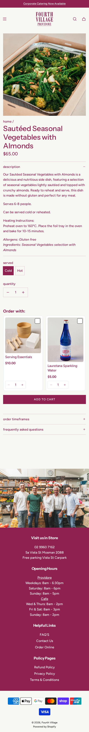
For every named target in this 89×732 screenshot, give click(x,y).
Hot (20, 271)
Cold (8, 271)
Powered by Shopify (44, 726)
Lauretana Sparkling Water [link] (62, 368)
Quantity (9, 284)
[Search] (74, 18)
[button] (8, 385)
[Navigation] (4, 18)
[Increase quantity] (23, 292)
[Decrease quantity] (7, 292)
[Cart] (83, 18)
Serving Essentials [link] (18, 357)
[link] (23, 335)
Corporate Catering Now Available (44, 3)
